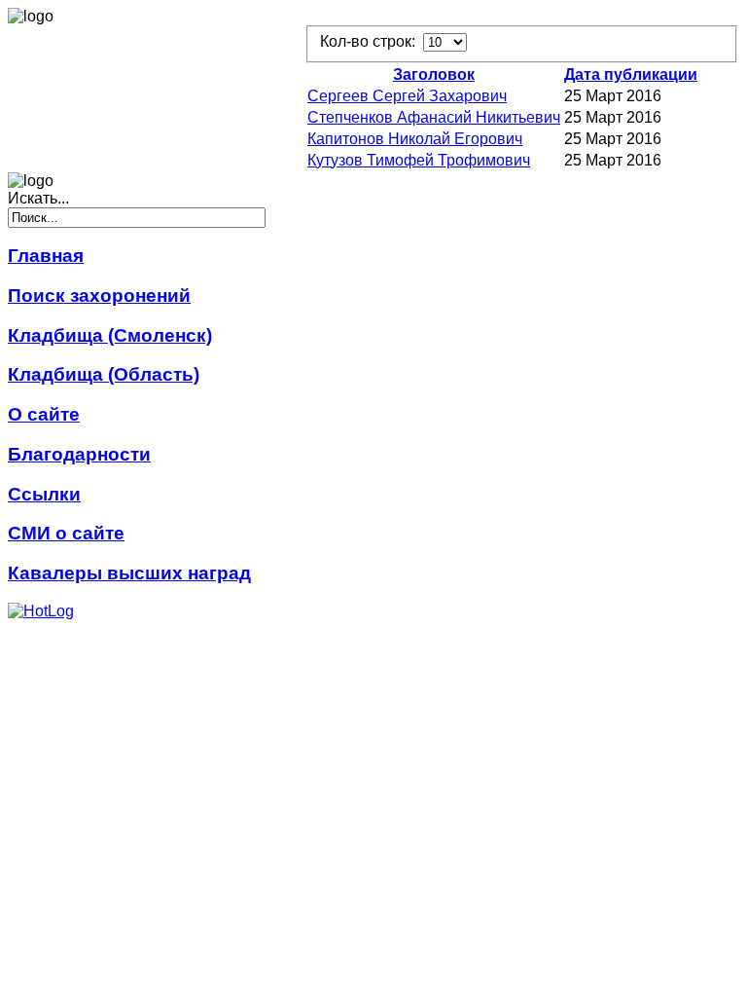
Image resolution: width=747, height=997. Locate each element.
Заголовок (434, 74)
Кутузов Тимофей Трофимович (418, 160)
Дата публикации (630, 74)
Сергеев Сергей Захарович (407, 96)
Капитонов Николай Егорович (414, 138)
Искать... (38, 198)
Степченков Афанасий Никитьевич (433, 117)
